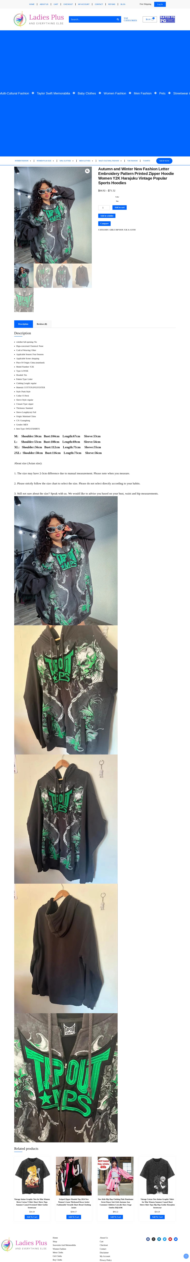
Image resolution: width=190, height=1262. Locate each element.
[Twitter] (164, 1239)
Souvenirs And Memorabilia (64, 1245)
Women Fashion (21, 161)
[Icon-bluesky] (176, 1239)
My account (83, 4)
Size (117, 201)
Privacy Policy (106, 1260)
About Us (44, 4)
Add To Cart (32, 1217)
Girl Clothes (65, 161)
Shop (55, 1241)
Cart (56, 4)
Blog (123, 4)
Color (117, 197)
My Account (105, 1256)
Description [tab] (23, 324)
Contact (99, 4)
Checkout (68, 4)
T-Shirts (146, 161)
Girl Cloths (57, 1256)
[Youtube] (170, 1239)
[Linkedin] (159, 1239)
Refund (111, 4)
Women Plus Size (44, 161)
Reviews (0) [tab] (42, 324)
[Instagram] (153, 1239)
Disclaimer (104, 1253)
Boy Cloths (57, 1260)
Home (31, 4)
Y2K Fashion (132, 161)
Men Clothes (84, 161)
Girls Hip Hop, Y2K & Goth (122, 230)
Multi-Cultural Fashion (109, 161)
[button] (87, 171)
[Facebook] (148, 1239)
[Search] (118, 19)
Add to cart (120, 207)
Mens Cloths (58, 1252)
